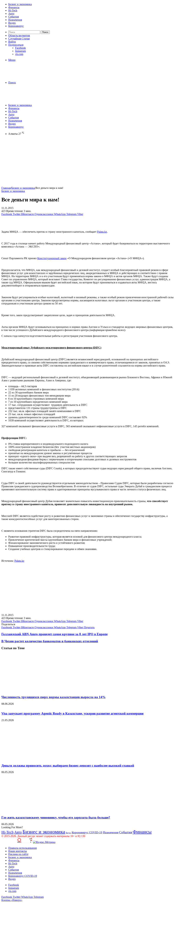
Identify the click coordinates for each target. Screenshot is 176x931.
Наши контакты (17, 851)
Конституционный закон (52, 258)
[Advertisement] (88, 162)
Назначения (15, 19)
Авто (11, 13)
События (13, 16)
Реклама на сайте (18, 854)
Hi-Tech (12, 10)
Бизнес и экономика (20, 4)
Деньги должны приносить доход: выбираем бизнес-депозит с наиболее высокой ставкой (67, 765)
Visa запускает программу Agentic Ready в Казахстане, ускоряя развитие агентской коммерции (72, 713)
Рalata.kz (102, 231)
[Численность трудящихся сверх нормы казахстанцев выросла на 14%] (34, 690)
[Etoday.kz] (27, 76)
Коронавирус (16, 25)
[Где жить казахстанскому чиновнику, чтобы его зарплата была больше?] (34, 810)
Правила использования (22, 847)
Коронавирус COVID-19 (87, 832)
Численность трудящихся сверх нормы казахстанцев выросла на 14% (53, 697)
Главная (6, 187)
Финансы (13, 7)
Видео (12, 22)
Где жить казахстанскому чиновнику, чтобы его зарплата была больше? (55, 817)
